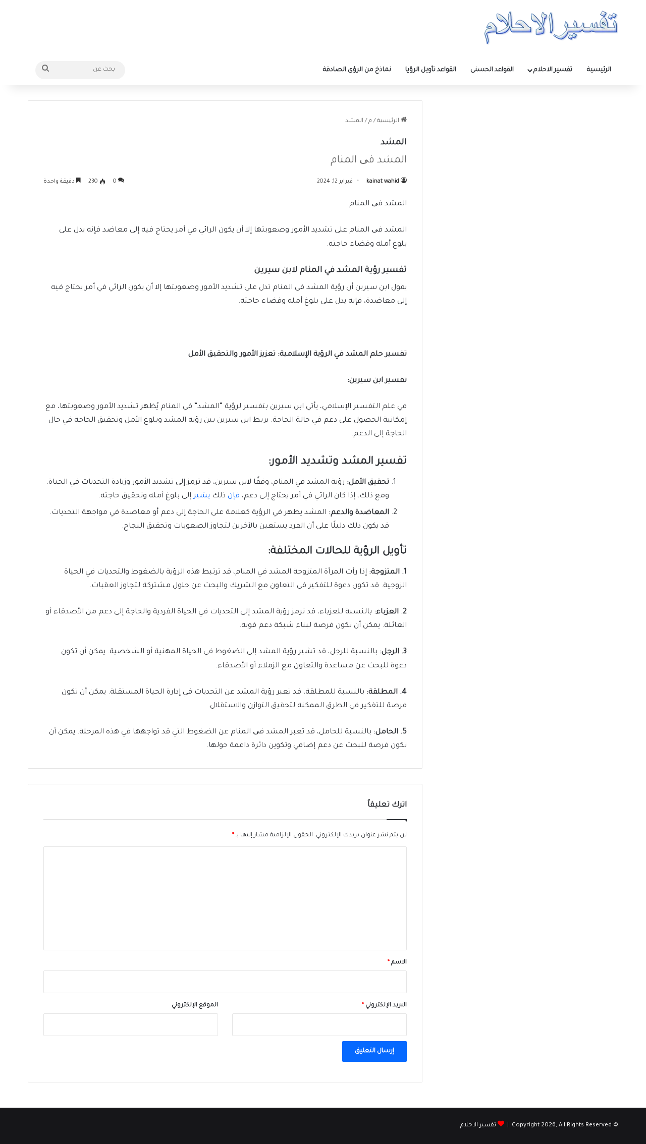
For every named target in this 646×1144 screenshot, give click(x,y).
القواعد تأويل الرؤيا (430, 70)
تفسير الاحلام (552, 70)
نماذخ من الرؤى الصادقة (357, 70)
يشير (201, 496)
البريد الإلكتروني (384, 1005)
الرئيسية (599, 70)
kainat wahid (382, 182)
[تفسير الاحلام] (550, 27)
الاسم (397, 962)
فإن (235, 496)
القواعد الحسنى (492, 70)
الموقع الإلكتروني (195, 1005)
